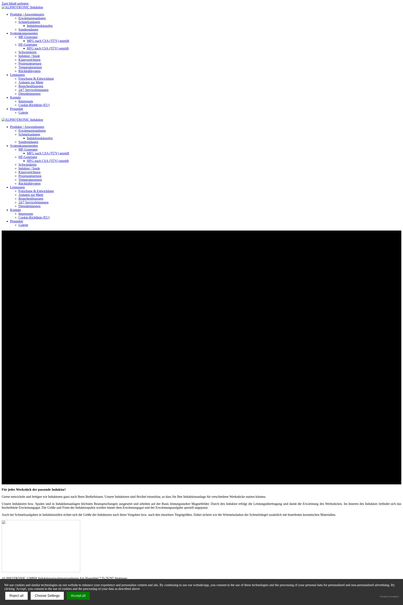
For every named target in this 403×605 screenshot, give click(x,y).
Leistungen (17, 75)
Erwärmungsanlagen (32, 18)
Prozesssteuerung (29, 63)
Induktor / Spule (29, 56)
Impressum (25, 101)
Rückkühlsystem (29, 71)
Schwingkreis (27, 52)
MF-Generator (28, 37)
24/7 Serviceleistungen (33, 90)
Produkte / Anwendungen (27, 14)
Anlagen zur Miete (30, 82)
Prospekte (16, 109)
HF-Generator (27, 44)
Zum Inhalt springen (15, 3)
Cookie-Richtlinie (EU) (34, 105)
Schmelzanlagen (29, 22)
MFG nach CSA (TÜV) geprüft (48, 41)
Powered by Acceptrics (389, 596)
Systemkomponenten (24, 33)
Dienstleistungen (29, 93)
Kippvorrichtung (29, 59)
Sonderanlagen (28, 29)
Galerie (23, 112)
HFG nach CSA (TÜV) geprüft (48, 48)
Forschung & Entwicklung (36, 78)
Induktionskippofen (40, 25)
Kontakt (15, 97)
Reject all (16, 595)
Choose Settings (47, 595)
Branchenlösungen (30, 86)
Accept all (78, 595)
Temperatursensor (30, 67)
